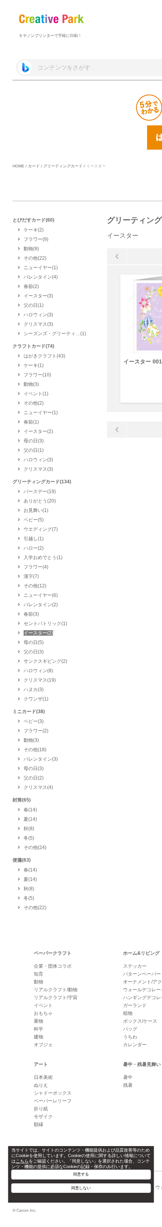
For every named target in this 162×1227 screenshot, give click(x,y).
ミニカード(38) (29, 711)
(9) (36, 239)
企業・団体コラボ (53, 966)
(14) (30, 809)
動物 (38, 982)
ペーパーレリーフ (53, 1101)
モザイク (43, 1116)
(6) (41, 595)
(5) (34, 520)
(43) (44, 356)
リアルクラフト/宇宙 (55, 997)
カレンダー (135, 1044)
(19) (40, 491)
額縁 (38, 1124)
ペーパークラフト (53, 953)
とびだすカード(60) (33, 220)
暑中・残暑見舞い (142, 1064)
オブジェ (43, 1044)
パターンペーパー (142, 974)
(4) (41, 277)
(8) (38, 670)
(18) (35, 749)
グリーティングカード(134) (42, 481)
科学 (38, 1029)
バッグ (130, 1029)
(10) (37, 375)
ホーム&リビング (141, 953)
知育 (38, 974)
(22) (35, 258)
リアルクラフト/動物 (55, 989)
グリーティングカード (63, 166)
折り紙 (41, 1108)
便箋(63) (22, 860)
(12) (35, 586)
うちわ (130, 1037)
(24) (35, 847)
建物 (38, 1037)
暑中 (128, 1077)
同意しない (81, 1188)
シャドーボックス (53, 1093)
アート (41, 1064)
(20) (40, 501)
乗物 (38, 1021)
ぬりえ (41, 1085)
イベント (43, 1005)
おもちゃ (43, 1013)
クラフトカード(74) (33, 346)
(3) (38, 296)
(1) (41, 267)
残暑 (128, 1085)
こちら (22, 1161)
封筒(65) (22, 800)
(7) (41, 529)
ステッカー (135, 966)
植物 (128, 1013)
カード (34, 166)
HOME (18, 166)
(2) (34, 230)
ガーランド (135, 1005)
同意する (81, 1174)
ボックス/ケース (140, 1021)
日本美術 (43, 1077)
